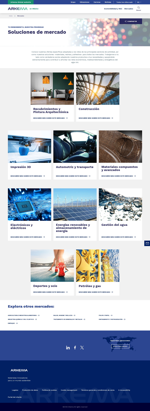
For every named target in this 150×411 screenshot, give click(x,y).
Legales (15, 390)
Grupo (73, 2)
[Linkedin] (68, 347)
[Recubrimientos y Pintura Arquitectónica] (52, 97)
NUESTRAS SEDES (120, 346)
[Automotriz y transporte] (75, 155)
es (138, 2)
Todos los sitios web (124, 2)
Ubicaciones (84, 2)
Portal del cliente (15, 397)
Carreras (97, 2)
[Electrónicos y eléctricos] (29, 214)
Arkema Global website (21, 2)
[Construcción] (97, 97)
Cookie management (69, 390)
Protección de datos (30, 390)
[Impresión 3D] (29, 155)
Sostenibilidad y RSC (113, 9)
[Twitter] (82, 347)
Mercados (128, 9)
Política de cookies (49, 390)
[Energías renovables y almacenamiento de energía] (75, 214)
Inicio (11, 16)
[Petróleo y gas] (97, 272)
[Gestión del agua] (120, 214)
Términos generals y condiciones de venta (97, 390)
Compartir (132, 21)
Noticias (108, 2)
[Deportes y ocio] (52, 272)
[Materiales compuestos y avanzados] (120, 155)
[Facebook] (75, 347)
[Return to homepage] (18, 9)
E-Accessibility (124, 390)
